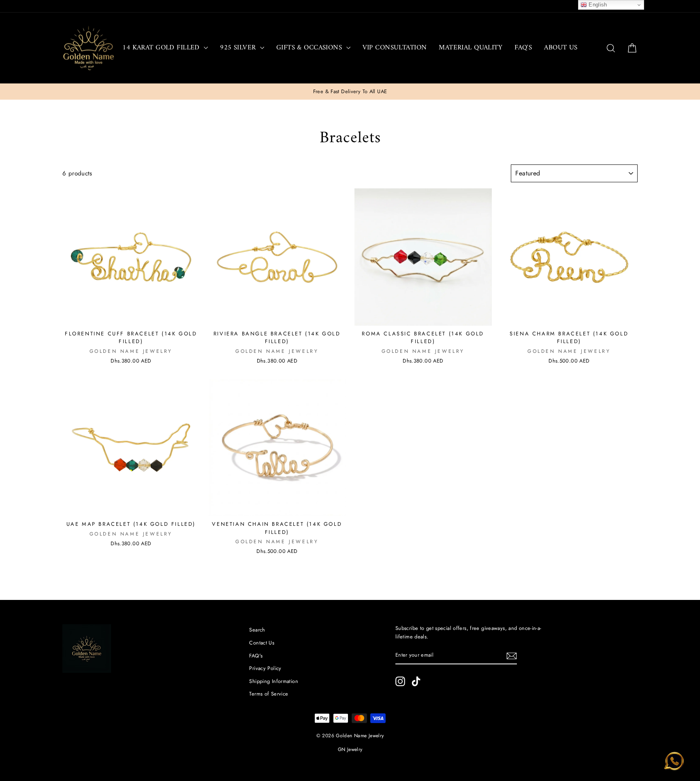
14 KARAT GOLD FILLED (162, 48)
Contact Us (261, 643)
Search (257, 630)
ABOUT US (560, 48)
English (597, 5)
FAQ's (523, 48)
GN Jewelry (350, 749)
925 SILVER (239, 48)
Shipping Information (273, 681)
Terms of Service (268, 694)
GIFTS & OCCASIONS (310, 48)
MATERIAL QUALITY (470, 48)
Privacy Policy (265, 668)
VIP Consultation (395, 48)
